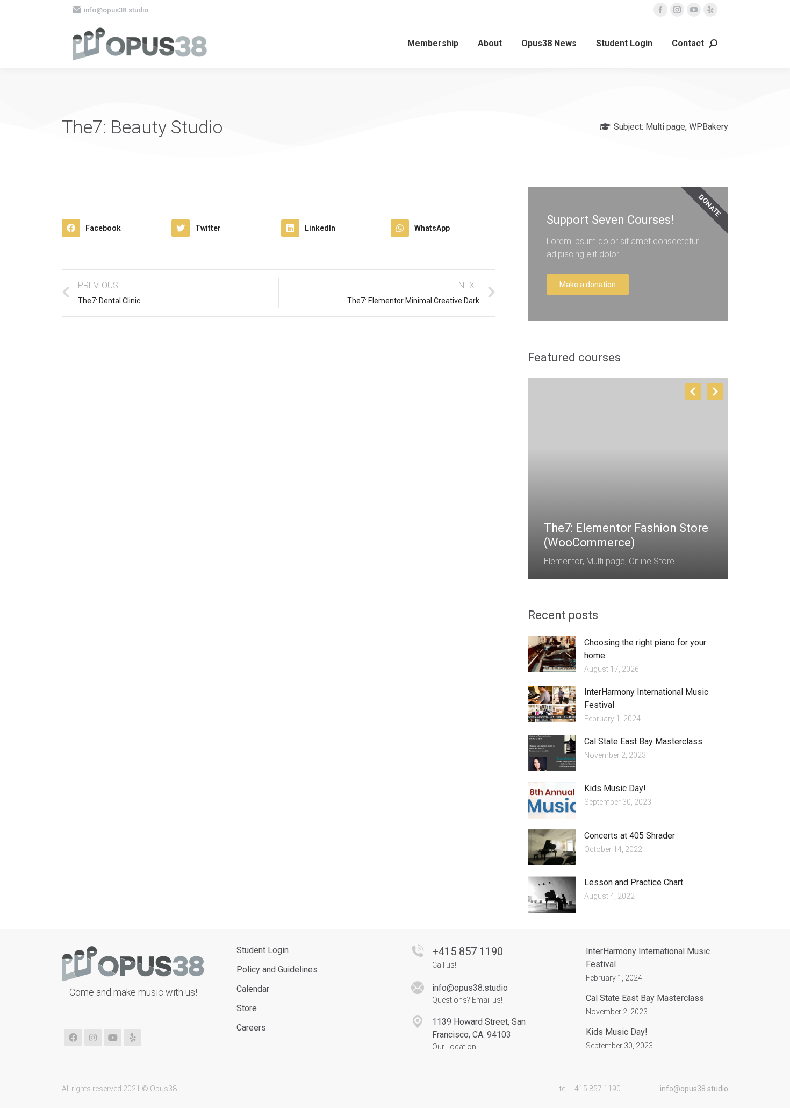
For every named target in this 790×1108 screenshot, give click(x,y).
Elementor (563, 561)
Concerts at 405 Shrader (629, 835)
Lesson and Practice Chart (633, 882)
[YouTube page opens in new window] (694, 10)
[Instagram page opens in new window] (677, 10)
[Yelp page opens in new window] (710, 10)
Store (246, 1008)
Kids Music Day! (615, 788)
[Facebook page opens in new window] (660, 10)
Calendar (252, 989)
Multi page (665, 127)
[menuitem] (433, 43)
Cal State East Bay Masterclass (643, 741)
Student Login (262, 950)
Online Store (651, 561)
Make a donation (587, 284)
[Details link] (552, 501)
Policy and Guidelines (277, 969)
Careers (251, 1027)
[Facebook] (73, 1037)
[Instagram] (93, 1037)
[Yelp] (132, 1037)
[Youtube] (112, 1037)
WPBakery (708, 127)
